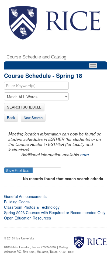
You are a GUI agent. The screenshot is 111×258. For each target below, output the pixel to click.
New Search (33, 117)
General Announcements (25, 196)
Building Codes (17, 201)
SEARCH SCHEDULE (24, 107)
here (84, 154)
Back (11, 117)
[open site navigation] (93, 65)
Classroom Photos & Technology (32, 207)
